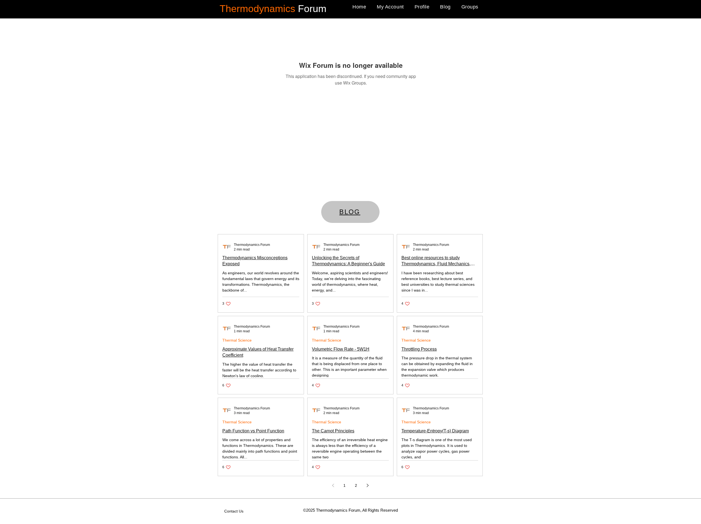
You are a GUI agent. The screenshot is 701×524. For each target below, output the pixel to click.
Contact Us (233, 511)
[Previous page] (333, 485)
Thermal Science (237, 340)
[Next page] (367, 485)
